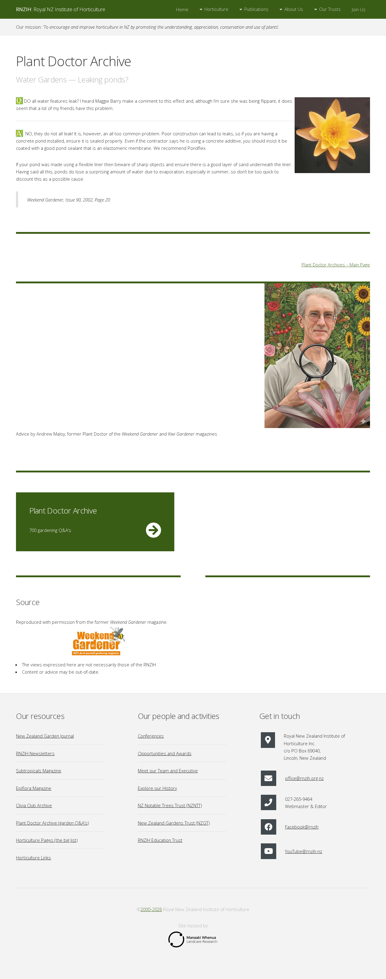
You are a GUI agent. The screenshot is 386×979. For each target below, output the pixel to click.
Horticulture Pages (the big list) (47, 840)
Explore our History (157, 788)
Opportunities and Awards (164, 753)
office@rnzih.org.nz (304, 778)
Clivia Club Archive (34, 805)
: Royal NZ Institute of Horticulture (60, 9)
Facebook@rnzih (301, 827)
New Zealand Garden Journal (45, 736)
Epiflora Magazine (33, 788)
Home (182, 9)
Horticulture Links (33, 858)
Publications (256, 9)
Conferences (151, 736)
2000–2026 (151, 909)
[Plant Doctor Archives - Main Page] (317, 356)
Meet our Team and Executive (168, 771)
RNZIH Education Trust (160, 840)
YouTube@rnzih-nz (303, 851)
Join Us (358, 9)
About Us (293, 9)
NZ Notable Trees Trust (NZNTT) (170, 805)
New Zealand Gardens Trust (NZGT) (174, 823)
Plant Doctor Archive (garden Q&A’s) (52, 823)
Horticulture (216, 9)
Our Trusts (330, 9)
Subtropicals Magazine (38, 771)
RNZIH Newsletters (35, 753)
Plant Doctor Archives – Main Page (336, 265)
